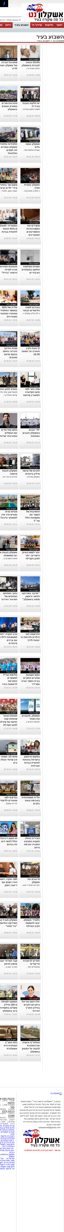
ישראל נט (10, 1158)
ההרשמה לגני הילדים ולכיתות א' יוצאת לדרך (30, 637)
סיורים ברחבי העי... (9, 477)
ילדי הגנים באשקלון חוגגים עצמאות (31, 432)
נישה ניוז (11, 1136)
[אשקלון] (43, 22)
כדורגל (12, 1117)
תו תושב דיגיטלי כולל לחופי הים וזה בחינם (8, 841)
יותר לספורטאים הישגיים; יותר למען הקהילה (31, 555)
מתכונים (4, 1140)
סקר (12, 1107)
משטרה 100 (9, 1105)
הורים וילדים (9, 1142)
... (16, 71)
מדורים (12, 1122)
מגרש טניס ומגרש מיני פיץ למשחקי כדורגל (9, 514)
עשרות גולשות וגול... (31, 150)
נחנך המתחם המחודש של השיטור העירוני (9, 596)
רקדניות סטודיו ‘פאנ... (30, 885)
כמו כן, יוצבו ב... (10, 967)
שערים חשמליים (7, 1132)
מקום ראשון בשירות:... (30, 109)
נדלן (5, 1100)
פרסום (8, 1169)
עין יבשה (9, 1148)
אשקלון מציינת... (33, 477)
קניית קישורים (9, 1126)
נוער (3, 1122)
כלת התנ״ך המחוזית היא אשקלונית (10, 1045)
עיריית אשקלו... (10, 803)
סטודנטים (5, 1160)
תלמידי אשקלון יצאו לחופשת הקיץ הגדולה (32, 923)
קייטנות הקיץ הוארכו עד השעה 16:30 (31, 351)
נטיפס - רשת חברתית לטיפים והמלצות (42, 1150)
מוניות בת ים (9, 1162)
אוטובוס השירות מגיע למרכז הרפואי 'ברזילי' (8, 269)
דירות (4, 1146)
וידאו (8, 24)
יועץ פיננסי (9, 1150)
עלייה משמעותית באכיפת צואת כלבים (31, 800)
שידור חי (37, 24)
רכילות (12, 1113)
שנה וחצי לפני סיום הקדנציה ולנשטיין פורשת (31, 392)
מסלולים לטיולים (8, 1138)
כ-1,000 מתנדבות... (31, 191)
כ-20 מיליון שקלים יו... (31, 313)
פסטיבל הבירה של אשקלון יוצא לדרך (8, 65)
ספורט (12, 1109)
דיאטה (11, 1140)
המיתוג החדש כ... (32, 722)
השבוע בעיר (21, 24)
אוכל (13, 1100)
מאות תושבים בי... (9, 558)
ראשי (59, 24)
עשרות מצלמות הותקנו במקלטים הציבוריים (31, 269)
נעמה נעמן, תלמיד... (8, 191)
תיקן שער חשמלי (7, 1166)
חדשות (49, 24)
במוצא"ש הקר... (33, 967)
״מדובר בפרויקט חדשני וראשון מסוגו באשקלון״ (31, 596)
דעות (12, 1119)
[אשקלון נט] (56, 1093)
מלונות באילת (8, 1130)
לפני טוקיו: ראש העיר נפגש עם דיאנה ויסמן (8, 882)
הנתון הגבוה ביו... (32, 68)
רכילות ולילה (8, 1111)
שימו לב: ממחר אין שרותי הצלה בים (9, 759)
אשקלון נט (58, 40)
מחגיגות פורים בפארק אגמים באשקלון (9, 106)
